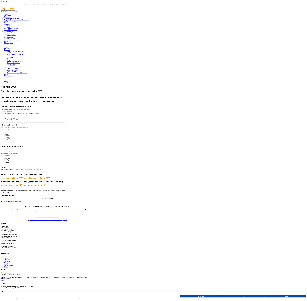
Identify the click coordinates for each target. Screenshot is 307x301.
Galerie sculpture (12, 70)
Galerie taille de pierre (13, 68)
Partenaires (18, 274)
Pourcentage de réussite (14, 61)
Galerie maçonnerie (12, 71)
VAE (8, 55)
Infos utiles (7, 58)
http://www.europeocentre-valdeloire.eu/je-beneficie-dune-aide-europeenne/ (47, 220)
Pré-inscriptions (8, 76)
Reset (2, 280)
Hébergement (11, 65)
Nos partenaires (11, 64)
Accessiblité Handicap (13, 63)
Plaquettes (10, 60)
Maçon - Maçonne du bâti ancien (16, 54)
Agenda (6, 74)
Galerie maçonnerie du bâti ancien (17, 73)
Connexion (49, 277)
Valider (3, 9)
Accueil (6, 47)
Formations (7, 50)
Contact (6, 77)
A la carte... (10, 57)
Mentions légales (24, 277)
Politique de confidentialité (37, 277)
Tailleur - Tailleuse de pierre (15, 51)
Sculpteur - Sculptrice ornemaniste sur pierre (19, 53)
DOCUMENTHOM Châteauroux (78, 277)
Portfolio (6, 67)
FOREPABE (7, 48)
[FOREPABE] (5, 1)
